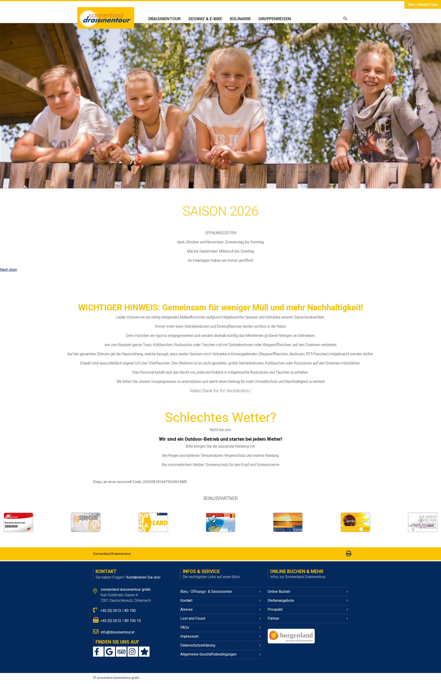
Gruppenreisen (274, 18)
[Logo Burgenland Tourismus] (291, 636)
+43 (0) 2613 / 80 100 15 (120, 621)
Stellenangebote (281, 600)
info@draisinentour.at (117, 632)
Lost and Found (192, 618)
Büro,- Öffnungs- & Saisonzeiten (206, 591)
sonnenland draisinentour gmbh (118, 677)
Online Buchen (279, 591)
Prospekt (275, 609)
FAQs (184, 627)
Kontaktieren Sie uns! (143, 577)
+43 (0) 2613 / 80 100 (117, 610)
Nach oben (8, 269)
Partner (273, 618)
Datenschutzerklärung (197, 645)
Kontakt (186, 600)
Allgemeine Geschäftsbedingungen (208, 654)
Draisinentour (164, 18)
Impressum (190, 636)
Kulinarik (240, 18)
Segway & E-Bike (205, 18)
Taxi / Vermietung (422, 5)
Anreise (186, 609)
